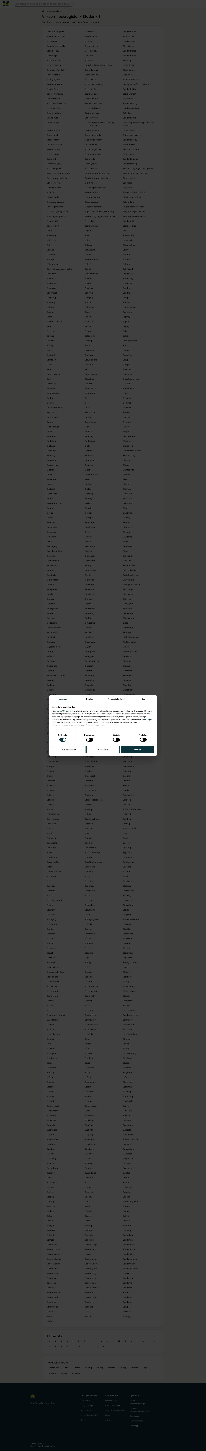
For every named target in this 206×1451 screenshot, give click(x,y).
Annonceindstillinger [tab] (116, 699)
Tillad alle (137, 750)
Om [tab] (143, 699)
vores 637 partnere (65, 711)
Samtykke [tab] (63, 699)
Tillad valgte (103, 750)
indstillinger (147, 719)
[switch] (89, 740)
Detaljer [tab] (89, 699)
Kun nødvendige (69, 750)
